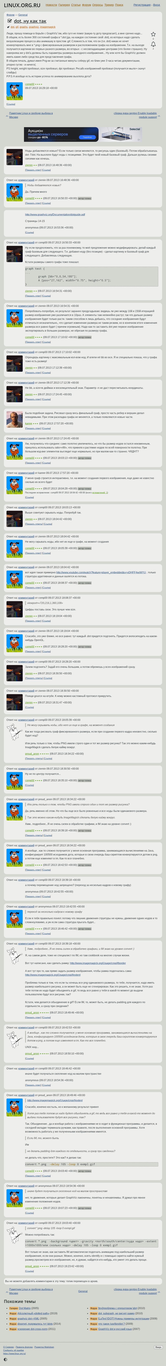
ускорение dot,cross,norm (32, 1329)
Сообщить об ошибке (13, 1350)
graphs (24, 27)
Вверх (158, 1347)
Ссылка (11, 104)
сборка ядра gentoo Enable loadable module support (135, 115)
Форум (86, 5)
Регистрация (142, 5)
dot (12, 27)
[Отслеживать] (153, 44)
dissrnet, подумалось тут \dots (35, 1323)
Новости (51, 5)
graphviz (34, 27)
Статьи (76, 5)
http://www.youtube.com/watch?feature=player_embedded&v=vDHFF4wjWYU (101, 572)
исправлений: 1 (99, 492)
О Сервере (8, 1347)
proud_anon (32, 753)
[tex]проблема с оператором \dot (117, 1308)
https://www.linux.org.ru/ (14, 1353)
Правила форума (24, 1347)
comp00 (29, 84)
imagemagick (47, 27)
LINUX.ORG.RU (22, 5)
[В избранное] (153, 34)
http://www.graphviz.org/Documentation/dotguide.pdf (55, 214)
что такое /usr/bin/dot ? (111, 1323)
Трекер (109, 5)
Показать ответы (34, 524)
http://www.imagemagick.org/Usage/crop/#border (98, 963)
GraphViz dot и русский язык (115, 1329)
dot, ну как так (30, 21)
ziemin (29, 165)
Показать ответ (33, 170)
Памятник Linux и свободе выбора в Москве (31, 115)
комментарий (26, 180)
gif (17, 27)
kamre (28, 423)
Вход (156, 5)
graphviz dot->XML (28, 1318)
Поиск (119, 5)
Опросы (97, 5)
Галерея (64, 5)
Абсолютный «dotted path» (33, 1313)
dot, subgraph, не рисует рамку (116, 1313)
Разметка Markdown (44, 1347)
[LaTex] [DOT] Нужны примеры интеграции (123, 1318)
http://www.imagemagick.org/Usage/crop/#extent (52, 974)
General (23, 14)
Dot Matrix (25, 1308)
